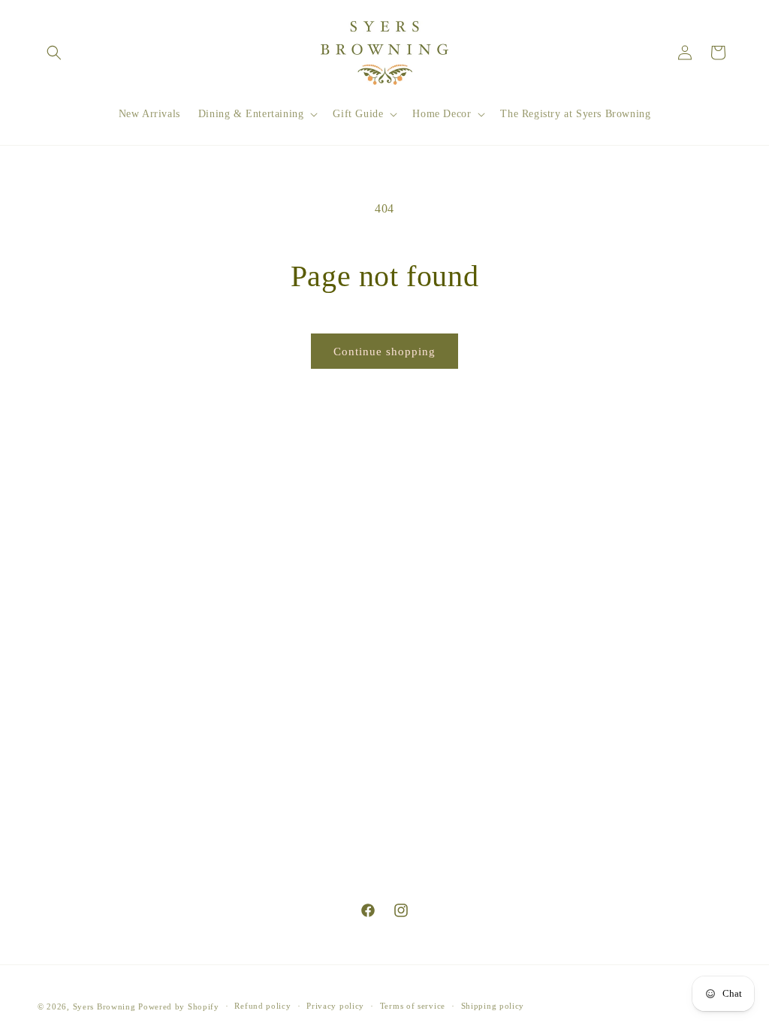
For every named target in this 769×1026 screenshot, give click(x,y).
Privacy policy (335, 1005)
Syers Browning (104, 1006)
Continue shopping (384, 352)
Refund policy (262, 1005)
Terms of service (412, 1005)
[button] (54, 52)
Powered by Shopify (178, 1006)
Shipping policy (493, 1005)
